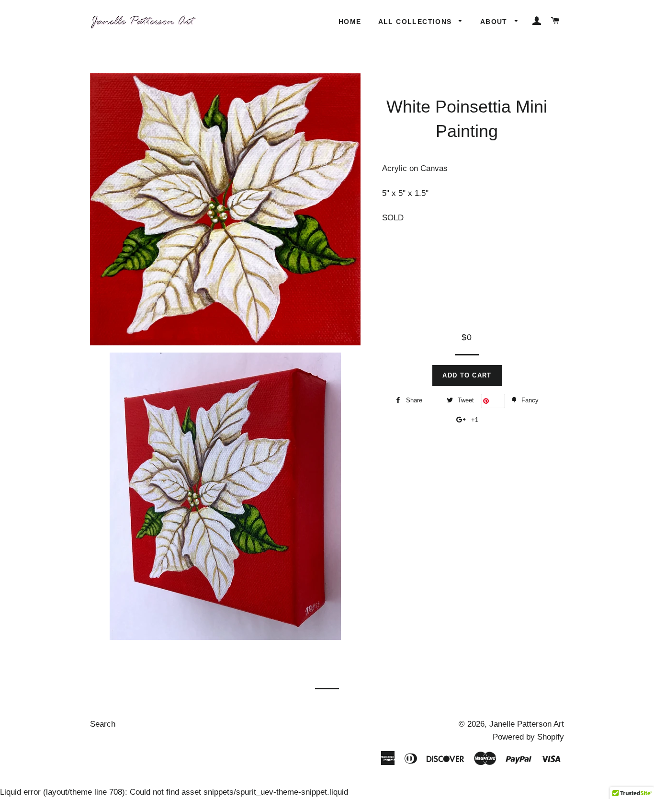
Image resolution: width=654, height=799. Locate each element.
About (495, 21)
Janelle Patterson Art (526, 724)
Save (497, 400)
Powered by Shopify (528, 737)
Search (102, 724)
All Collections (416, 21)
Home (349, 21)
